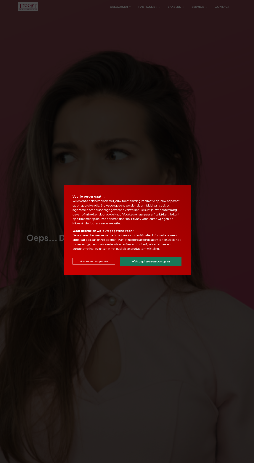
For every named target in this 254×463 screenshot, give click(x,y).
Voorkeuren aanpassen (94, 261)
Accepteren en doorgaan (152, 261)
